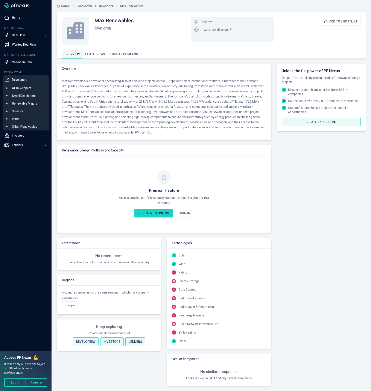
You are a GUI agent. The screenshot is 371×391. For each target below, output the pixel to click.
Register (36, 382)
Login (15, 382)
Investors (112, 341)
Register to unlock (154, 213)
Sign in (184, 213)
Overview (72, 54)
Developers (85, 341)
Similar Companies (125, 54)
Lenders (135, 341)
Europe (70, 305)
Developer (102, 28)
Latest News (95, 54)
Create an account (321, 122)
